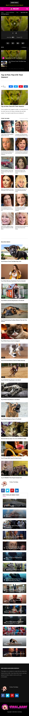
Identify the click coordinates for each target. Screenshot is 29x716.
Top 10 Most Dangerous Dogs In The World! (11, 419)
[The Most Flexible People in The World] (14, 641)
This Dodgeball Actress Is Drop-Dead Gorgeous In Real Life (7, 209)
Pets (17, 12)
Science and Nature (10, 12)
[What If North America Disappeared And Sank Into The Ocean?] (14, 620)
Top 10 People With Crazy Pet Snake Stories (11, 458)
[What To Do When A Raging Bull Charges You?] (14, 524)
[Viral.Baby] (14, 9)
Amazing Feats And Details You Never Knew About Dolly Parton (21, 228)
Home (2, 12)
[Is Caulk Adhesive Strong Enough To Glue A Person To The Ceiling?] (14, 588)
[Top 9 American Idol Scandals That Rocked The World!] (14, 609)
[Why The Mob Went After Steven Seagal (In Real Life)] (14, 599)
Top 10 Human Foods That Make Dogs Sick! (11, 261)
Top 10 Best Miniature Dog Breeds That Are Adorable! (13, 281)
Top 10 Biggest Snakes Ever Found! (15, 569)
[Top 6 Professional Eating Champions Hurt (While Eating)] (14, 631)
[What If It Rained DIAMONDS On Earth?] (14, 556)
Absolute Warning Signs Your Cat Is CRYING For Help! (13, 438)
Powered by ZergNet (24, 118)
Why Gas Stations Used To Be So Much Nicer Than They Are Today (7, 172)
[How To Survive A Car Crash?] (14, 503)
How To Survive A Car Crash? (13, 505)
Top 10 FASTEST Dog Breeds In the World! (11, 380)
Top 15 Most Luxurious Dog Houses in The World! (12, 300)
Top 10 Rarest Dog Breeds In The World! (10, 399)
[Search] (27, 9)
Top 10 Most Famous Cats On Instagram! (10, 341)
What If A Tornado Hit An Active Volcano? (14, 5)
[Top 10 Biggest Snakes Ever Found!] (14, 567)
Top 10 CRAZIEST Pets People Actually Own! (11, 477)
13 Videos (24, 47)
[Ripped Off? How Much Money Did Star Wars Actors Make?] (14, 535)
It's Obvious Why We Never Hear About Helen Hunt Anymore (20, 209)
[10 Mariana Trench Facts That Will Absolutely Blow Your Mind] (14, 577)
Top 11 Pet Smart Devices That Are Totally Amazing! (13, 360)
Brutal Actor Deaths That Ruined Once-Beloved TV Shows (20, 172)
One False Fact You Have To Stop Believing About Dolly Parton (21, 190)
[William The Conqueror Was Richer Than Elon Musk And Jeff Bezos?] (14, 545)
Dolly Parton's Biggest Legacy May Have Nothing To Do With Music (7, 228)
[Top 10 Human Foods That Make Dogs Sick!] (4, 64)
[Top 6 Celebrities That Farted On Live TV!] (14, 652)
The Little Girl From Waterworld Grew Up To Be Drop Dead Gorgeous (7, 153)
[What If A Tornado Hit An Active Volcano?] (14, 514)
